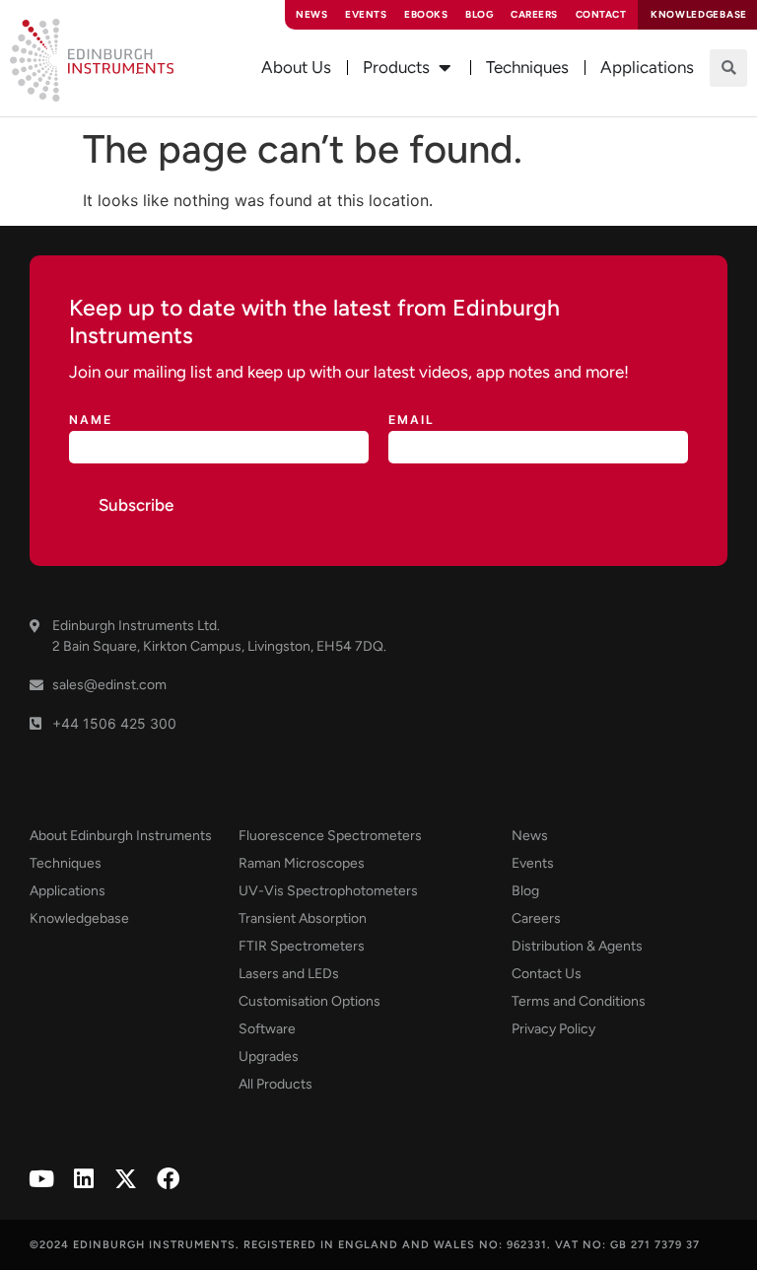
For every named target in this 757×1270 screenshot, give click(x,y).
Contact (601, 14)
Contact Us (547, 973)
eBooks (425, 14)
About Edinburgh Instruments (121, 835)
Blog (479, 14)
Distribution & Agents (577, 946)
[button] (728, 68)
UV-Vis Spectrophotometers (328, 890)
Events (365, 14)
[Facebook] (168, 1178)
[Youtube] (41, 1178)
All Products (275, 1084)
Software (267, 1029)
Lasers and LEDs (289, 973)
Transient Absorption (303, 918)
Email (411, 420)
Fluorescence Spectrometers (330, 835)
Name (90, 420)
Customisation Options (309, 1001)
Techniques (66, 863)
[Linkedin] (83, 1178)
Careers (534, 14)
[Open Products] (444, 68)
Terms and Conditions (579, 1001)
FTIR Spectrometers (302, 946)
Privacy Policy (553, 1029)
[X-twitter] (125, 1178)
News (311, 14)
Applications (67, 890)
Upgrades (269, 1056)
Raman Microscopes (302, 863)
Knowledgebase (79, 918)
